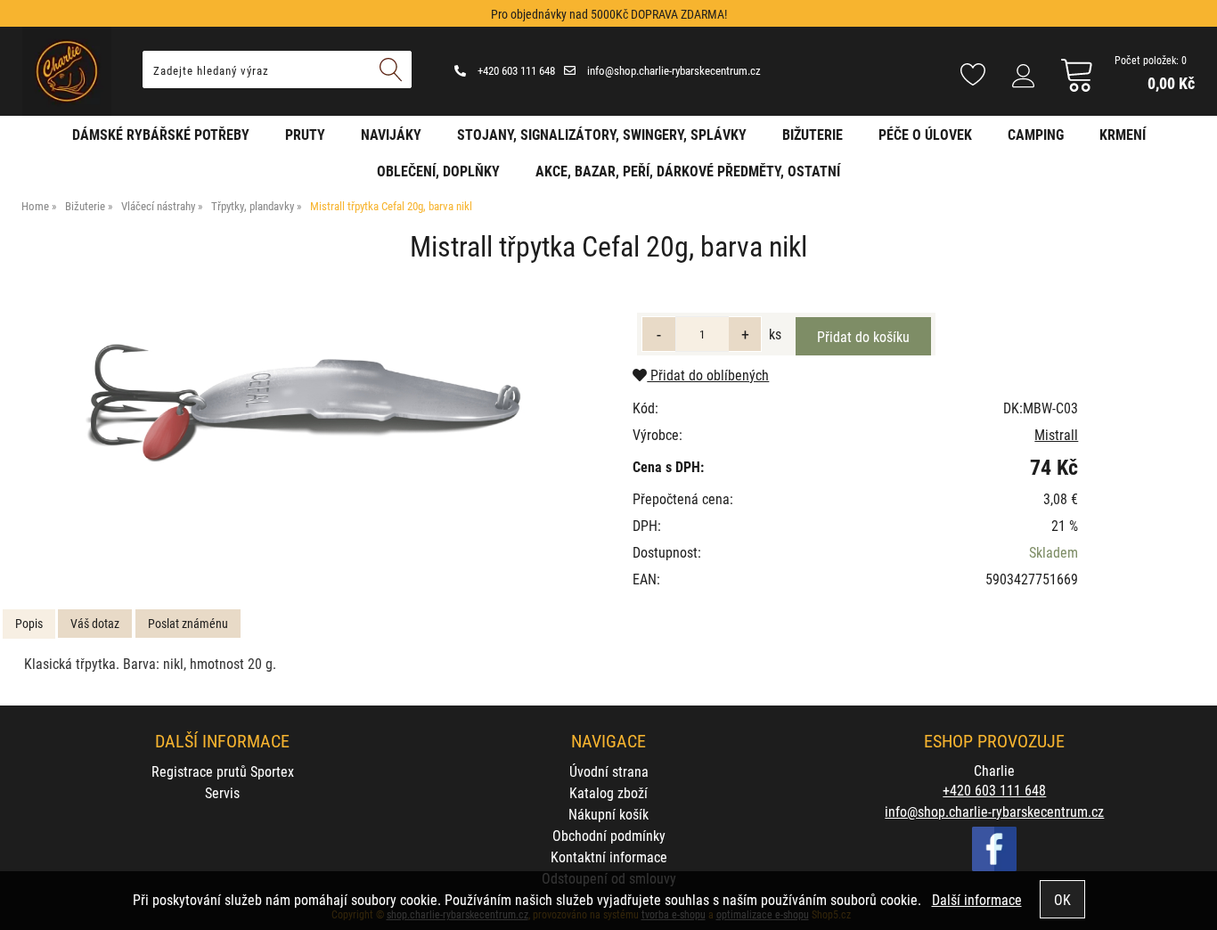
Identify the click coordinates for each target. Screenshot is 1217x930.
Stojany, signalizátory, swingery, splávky (602, 134)
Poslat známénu (188, 623)
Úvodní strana (609, 771)
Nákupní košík (608, 813)
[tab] (29, 624)
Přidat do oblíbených (708, 374)
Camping (1036, 134)
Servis (222, 792)
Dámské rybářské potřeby (160, 134)
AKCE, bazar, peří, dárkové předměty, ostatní (687, 170)
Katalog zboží (608, 792)
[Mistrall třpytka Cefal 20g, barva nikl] (301, 407)
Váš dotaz (94, 623)
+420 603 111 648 (515, 70)
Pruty (305, 134)
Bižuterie (812, 134)
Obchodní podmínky (609, 835)
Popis (29, 623)
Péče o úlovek (925, 134)
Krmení (1122, 134)
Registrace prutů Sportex (222, 771)
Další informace (977, 899)
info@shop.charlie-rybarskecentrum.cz (672, 70)
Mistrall (1056, 434)
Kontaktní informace (609, 856)
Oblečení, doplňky (438, 170)
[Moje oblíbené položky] (972, 75)
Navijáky (391, 134)
